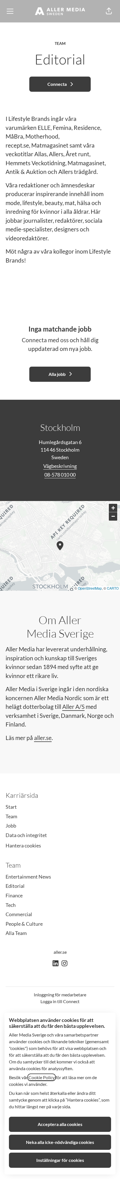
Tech (11, 905)
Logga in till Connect (60, 1001)
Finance (14, 895)
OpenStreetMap (90, 588)
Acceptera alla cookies (60, 1124)
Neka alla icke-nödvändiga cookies (60, 1142)
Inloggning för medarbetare (60, 994)
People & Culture (24, 924)
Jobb (11, 825)
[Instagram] (64, 964)
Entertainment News (28, 877)
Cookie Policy (41, 1077)
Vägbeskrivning (60, 466)
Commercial (19, 914)
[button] (109, 11)
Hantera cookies (23, 845)
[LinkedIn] (55, 964)
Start (11, 807)
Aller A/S (73, 706)
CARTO (113, 588)
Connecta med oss (45, 339)
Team (11, 816)
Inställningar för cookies (60, 1160)
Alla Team (16, 933)
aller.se (43, 737)
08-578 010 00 (60, 475)
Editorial (15, 886)
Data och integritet (26, 835)
